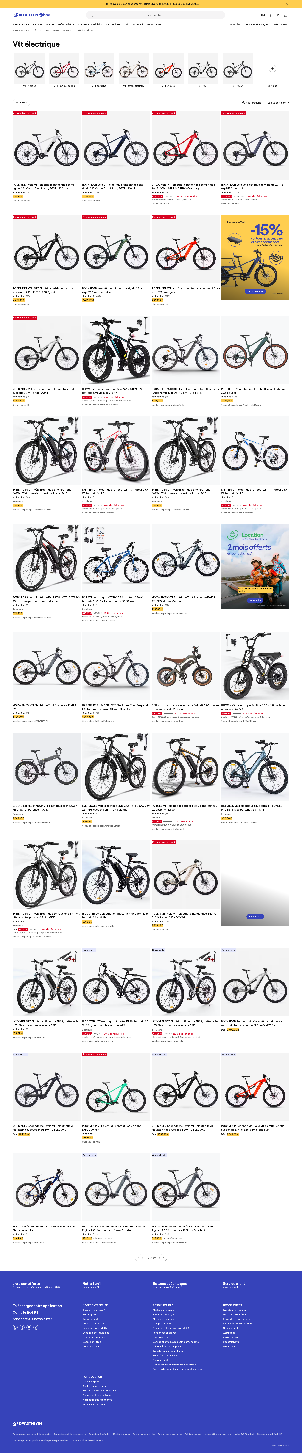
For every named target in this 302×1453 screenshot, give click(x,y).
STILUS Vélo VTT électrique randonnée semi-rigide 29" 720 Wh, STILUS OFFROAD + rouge (184, 186)
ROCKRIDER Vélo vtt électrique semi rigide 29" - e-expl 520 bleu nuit (253, 186)
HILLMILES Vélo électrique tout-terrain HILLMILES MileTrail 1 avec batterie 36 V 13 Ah (252, 807)
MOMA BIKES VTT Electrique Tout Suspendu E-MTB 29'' (45, 707)
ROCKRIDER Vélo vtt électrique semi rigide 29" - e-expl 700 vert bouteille (113, 290)
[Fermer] (286, 3)
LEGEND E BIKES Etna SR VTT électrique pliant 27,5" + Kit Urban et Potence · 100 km (46, 807)
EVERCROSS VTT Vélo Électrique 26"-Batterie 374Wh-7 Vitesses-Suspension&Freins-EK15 (47, 915)
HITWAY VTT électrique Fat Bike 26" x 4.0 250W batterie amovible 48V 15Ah (112, 390)
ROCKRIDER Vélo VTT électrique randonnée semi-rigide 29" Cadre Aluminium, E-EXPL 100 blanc (44, 186)
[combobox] (278, 102)
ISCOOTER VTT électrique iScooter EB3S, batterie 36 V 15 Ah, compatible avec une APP (46, 1023)
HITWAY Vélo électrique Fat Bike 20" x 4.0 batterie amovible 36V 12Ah (253, 707)
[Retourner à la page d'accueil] (32, 15)
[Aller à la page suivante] (163, 1257)
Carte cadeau (280, 24)
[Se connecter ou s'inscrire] (278, 15)
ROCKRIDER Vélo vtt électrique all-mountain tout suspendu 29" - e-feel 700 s (44, 390)
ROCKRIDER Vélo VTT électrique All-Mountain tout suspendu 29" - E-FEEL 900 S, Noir (44, 290)
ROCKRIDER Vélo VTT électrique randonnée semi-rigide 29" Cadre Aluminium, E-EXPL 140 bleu (113, 186)
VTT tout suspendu (64, 86)
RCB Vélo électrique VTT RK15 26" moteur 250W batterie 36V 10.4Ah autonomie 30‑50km (112, 599)
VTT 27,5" (237, 86)
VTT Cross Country (133, 86)
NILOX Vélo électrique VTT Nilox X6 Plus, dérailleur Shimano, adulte (44, 1228)
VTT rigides (29, 86)
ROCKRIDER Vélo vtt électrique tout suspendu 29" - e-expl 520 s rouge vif (186, 290)
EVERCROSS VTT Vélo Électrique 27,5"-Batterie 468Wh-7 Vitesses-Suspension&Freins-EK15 (42, 491)
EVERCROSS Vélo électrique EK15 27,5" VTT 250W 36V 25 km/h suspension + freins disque (47, 599)
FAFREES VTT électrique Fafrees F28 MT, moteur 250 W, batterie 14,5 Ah (115, 491)
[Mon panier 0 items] (285, 15)
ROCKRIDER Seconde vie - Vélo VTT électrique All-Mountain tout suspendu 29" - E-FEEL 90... (44, 1127)
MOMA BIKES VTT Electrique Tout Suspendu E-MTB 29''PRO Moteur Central (184, 599)
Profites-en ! (255, 916)
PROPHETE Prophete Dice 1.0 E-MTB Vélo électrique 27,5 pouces (253, 390)
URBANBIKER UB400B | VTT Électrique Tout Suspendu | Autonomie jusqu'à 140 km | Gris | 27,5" (186, 390)
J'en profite (255, 600)
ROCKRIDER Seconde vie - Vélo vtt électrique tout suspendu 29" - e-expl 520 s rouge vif (253, 1127)
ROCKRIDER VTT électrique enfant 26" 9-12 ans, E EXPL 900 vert (113, 1127)
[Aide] (270, 15)
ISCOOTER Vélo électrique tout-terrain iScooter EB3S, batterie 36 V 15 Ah (116, 915)
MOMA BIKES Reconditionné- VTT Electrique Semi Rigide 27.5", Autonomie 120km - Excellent (183, 1228)
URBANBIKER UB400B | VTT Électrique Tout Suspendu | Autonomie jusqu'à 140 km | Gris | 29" (116, 707)
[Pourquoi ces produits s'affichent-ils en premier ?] (243, 102)
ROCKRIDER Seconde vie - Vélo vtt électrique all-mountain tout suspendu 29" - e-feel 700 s (251, 1023)
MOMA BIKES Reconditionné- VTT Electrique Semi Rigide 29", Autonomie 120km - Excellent (113, 1228)
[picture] (47, 145)
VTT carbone (99, 86)
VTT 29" (203, 86)
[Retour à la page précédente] (139, 1257)
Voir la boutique (255, 291)
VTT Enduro (168, 86)
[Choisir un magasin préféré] (263, 15)
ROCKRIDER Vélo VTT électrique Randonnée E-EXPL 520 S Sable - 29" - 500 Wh (184, 915)
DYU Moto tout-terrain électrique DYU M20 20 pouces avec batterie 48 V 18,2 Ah (186, 707)
